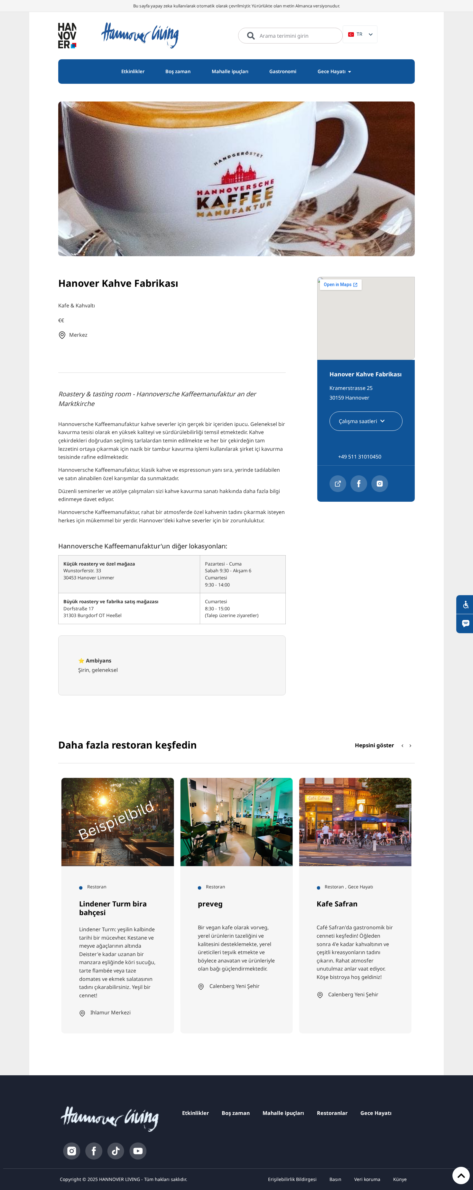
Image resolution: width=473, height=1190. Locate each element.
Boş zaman (236, 1113)
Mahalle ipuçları (283, 1113)
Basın (335, 1179)
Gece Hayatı (376, 1113)
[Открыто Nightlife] (349, 71)
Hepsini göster (374, 745)
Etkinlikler (195, 1113)
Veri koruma (367, 1179)
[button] (410, 745)
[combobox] (290, 36)
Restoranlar (332, 1113)
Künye (400, 1179)
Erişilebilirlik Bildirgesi (292, 1179)
